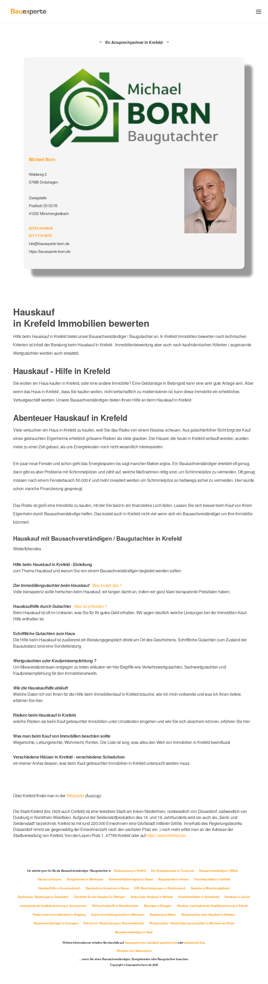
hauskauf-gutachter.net (162, 942)
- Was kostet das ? (67, 585)
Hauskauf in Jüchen (237, 897)
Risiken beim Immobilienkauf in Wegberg (59, 914)
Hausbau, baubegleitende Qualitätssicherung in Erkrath (212, 905)
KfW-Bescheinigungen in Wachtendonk (159, 888)
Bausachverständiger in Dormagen (56, 923)
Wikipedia (75, 796)
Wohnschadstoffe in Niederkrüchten (115, 905)
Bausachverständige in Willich (218, 870)
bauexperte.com (135, 942)
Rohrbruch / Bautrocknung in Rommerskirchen (113, 923)
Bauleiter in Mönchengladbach (210, 888)
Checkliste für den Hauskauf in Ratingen (99, 897)
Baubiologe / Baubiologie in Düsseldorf (43, 897)
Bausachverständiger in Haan (134, 932)
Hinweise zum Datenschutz (134, 950)
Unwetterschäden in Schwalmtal (198, 897)
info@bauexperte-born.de (49, 243)
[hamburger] (258, 11)
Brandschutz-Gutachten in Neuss (107, 888)
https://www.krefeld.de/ (166, 835)
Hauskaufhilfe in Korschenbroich (59, 888)
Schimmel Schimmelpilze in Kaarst (131, 879)
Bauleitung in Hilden (163, 914)
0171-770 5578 (40, 235)
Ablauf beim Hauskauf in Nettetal (151, 897)
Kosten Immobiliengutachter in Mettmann (117, 914)
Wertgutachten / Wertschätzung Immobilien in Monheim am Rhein (191, 923)
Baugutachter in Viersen (173, 879)
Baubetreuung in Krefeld (130, 870)
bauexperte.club (194, 942)
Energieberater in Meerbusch (85, 879)
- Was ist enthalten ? (60, 606)
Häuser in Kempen (50, 879)
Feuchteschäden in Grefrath (212, 879)
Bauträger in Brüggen (158, 905)
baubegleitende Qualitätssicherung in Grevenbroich (53, 905)
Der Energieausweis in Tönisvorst (172, 870)
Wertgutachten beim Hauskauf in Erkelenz (208, 914)
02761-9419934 (41, 228)
